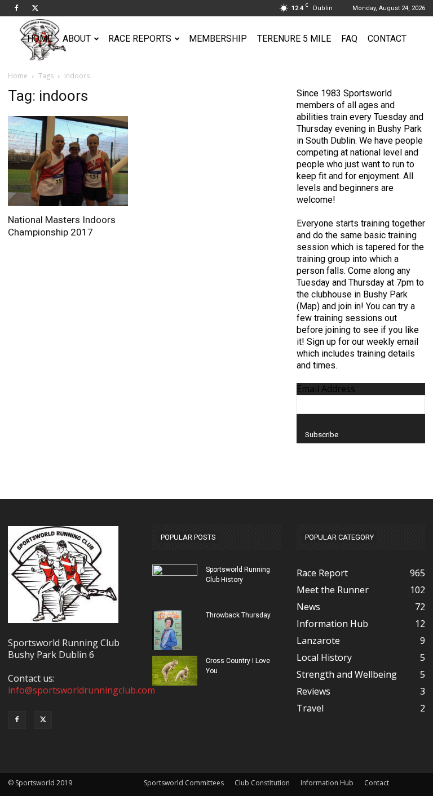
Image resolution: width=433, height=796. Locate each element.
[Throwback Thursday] (174, 630)
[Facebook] (16, 8)
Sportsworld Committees (184, 783)
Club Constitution (262, 783)
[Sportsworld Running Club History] (174, 571)
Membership (218, 38)
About (77, 38)
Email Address (326, 389)
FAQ (349, 38)
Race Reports (139, 38)
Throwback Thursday (238, 615)
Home (39, 38)
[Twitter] (34, 8)
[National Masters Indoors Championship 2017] (72, 161)
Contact (387, 38)
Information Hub (327, 783)
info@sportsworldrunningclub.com (81, 690)
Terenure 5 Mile (294, 38)
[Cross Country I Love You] (174, 671)
